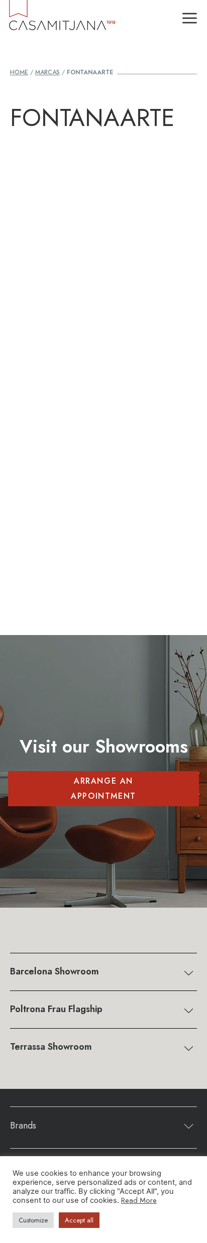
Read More (139, 1200)
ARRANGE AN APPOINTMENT (103, 788)
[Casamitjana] (61, 20)
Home (19, 72)
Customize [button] (33, 1220)
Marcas (47, 72)
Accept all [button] (79, 1220)
